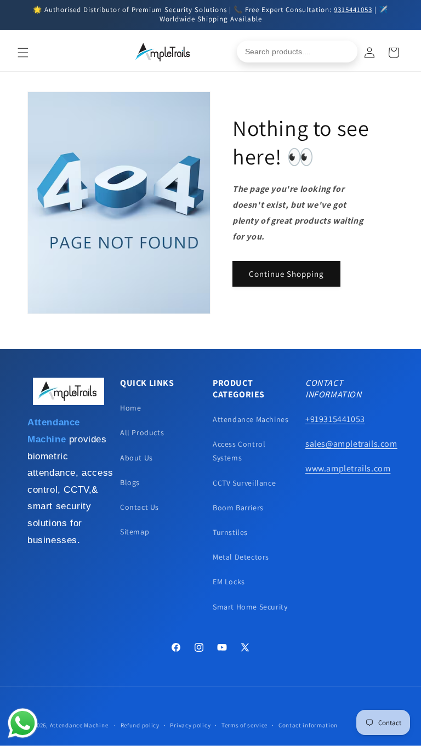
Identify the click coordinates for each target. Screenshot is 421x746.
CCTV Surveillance (244, 483)
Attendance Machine (79, 725)
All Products (142, 432)
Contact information (308, 725)
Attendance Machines (250, 419)
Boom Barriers (238, 507)
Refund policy (140, 725)
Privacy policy (190, 725)
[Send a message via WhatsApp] (22, 723)
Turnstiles (230, 532)
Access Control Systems (239, 451)
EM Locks (229, 581)
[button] (23, 53)
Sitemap (134, 532)
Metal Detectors (241, 557)
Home (130, 408)
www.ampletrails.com (347, 468)
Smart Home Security (250, 607)
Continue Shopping (286, 274)
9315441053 (353, 9)
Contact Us (139, 507)
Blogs (130, 482)
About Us (136, 458)
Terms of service (244, 725)
